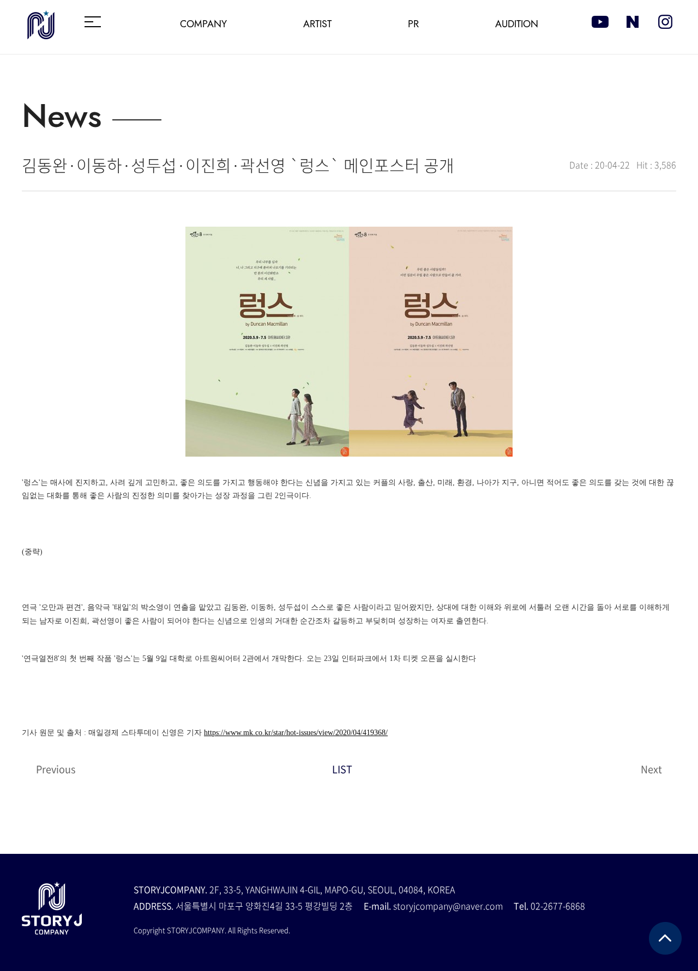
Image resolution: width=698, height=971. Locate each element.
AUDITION (516, 24)
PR (413, 24)
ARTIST (317, 24)
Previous (55, 769)
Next (651, 769)
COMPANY (203, 24)
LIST (342, 769)
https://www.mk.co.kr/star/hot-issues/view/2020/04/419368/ (296, 733)
